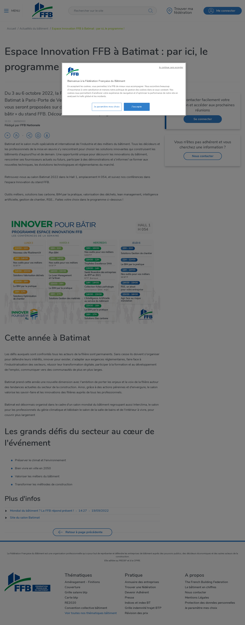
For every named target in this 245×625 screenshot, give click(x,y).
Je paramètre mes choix (107, 106)
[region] (124, 89)
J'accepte (137, 106)
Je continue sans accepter (171, 67)
